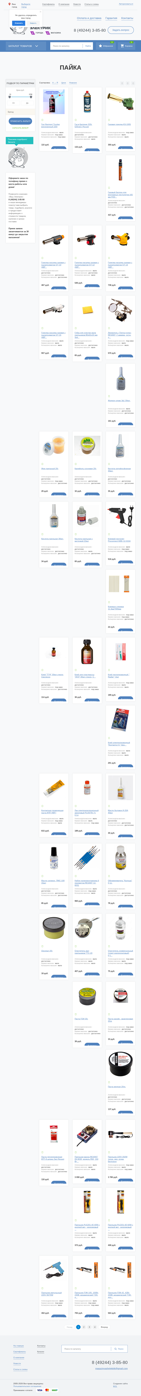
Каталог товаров (20, 46)
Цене (63, 83)
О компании (18, 1357)
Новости (17, 1363)
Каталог (40, 1351)
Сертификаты (19, 1351)
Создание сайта (120, 1384)
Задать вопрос (120, 30)
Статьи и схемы (20, 1369)
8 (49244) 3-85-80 (90, 30)
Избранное (108, 44)
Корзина (128, 44)
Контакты (41, 1346)
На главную (18, 1346)
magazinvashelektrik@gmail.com (111, 1368)
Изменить (19, 23)
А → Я (55, 83)
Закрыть (33, 23)
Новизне (73, 83)
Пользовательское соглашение (27, 1386)
